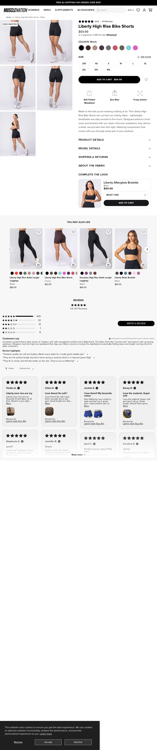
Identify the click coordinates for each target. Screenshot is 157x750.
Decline (78, 742)
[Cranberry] (102, 48)
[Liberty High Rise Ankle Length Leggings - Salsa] (16, 273)
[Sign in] (144, 10)
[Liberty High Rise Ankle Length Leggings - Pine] (42, 273)
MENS (47, 10)
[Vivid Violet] (135, 48)
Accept (48, 742)
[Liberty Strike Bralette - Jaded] (125, 273)
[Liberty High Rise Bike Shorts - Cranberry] (68, 273)
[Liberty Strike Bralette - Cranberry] (130, 273)
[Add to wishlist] (38, 232)
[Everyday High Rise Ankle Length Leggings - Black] (82, 273)
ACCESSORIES (86, 10)
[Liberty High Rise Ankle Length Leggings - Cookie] (29, 273)
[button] (150, 10)
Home (8, 17)
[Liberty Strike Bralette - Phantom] (117, 273)
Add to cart (109, 80)
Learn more (46, 734)
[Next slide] (147, 249)
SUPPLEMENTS (64, 10)
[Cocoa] (88, 48)
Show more (76, 455)
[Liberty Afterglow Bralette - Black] (90, 193)
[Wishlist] (138, 10)
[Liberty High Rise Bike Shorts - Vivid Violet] (64, 273)
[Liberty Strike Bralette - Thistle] (138, 273)
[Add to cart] (38, 265)
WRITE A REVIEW (136, 323)
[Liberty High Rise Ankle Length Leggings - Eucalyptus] (25, 273)
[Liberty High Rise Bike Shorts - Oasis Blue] (60, 273)
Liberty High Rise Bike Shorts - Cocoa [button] (55, 421)
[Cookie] (95, 48)
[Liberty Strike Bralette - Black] (121, 273)
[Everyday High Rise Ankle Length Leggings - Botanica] (90, 273)
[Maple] (115, 48)
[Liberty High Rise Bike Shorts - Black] (47, 273)
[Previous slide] (10, 249)
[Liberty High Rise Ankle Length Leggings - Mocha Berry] (33, 273)
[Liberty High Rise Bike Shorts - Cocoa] (55, 273)
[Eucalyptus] (108, 48)
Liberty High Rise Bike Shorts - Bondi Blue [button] (94, 424)
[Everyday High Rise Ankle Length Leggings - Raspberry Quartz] (86, 273)
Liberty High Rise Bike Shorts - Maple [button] (16, 421)
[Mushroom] (122, 48)
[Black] (81, 48)
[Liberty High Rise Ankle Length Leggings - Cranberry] (38, 273)
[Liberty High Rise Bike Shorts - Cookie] (77, 273)
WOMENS (33, 10)
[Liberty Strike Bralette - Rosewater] (134, 273)
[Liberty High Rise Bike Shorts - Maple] (73, 273)
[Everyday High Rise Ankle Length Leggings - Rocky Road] (95, 273)
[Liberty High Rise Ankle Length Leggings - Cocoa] (20, 273)
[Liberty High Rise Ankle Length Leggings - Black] (12, 273)
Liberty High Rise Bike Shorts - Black (30, 17)
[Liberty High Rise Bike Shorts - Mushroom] (51, 273)
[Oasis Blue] (129, 48)
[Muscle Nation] (15, 10)
